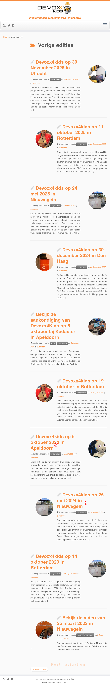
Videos (53, 343)
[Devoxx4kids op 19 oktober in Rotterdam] (44, 393)
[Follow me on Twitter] (9, 25)
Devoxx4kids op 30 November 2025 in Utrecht (54, 67)
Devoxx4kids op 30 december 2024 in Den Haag (81, 255)
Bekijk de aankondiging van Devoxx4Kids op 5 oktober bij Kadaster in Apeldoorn (53, 325)
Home (6, 36)
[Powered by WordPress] (72, 679)
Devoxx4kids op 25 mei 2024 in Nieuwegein (80, 500)
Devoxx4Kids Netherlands (52, 679)
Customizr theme (61, 682)
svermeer (36, 83)
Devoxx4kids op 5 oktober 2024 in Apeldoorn (53, 442)
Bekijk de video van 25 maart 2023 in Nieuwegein (81, 623)
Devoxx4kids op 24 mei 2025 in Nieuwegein (54, 194)
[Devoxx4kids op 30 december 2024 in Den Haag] (44, 262)
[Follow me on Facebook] (14, 25)
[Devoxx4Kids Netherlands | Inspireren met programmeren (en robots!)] (55, 8)
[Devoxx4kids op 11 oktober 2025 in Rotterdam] (44, 139)
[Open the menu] (105, 25)
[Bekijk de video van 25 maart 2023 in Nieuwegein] (44, 629)
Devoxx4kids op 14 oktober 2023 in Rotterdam (54, 562)
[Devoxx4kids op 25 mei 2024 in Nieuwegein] (44, 507)
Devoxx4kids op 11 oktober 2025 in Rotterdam (80, 132)
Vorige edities (55, 79)
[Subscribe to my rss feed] (5, 25)
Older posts (39, 669)
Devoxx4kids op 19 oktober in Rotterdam (80, 383)
